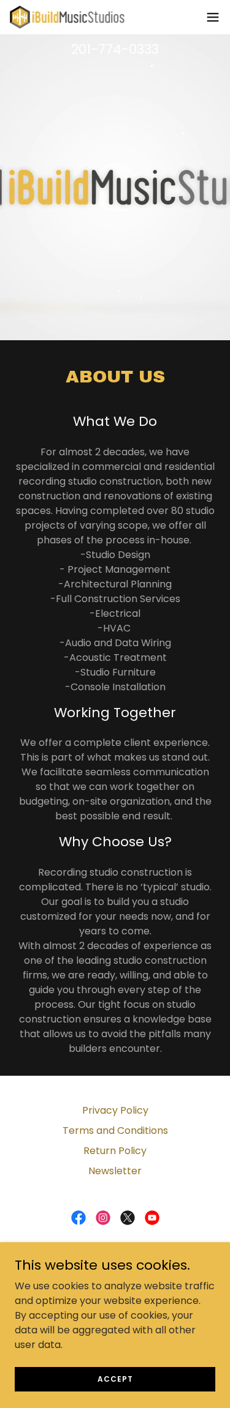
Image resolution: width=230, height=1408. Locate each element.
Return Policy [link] (115, 1151)
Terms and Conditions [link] (115, 1130)
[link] (67, 17)
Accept (115, 1378)
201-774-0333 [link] (115, 49)
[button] (213, 17)
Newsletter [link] (115, 1171)
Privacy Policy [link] (115, 1110)
